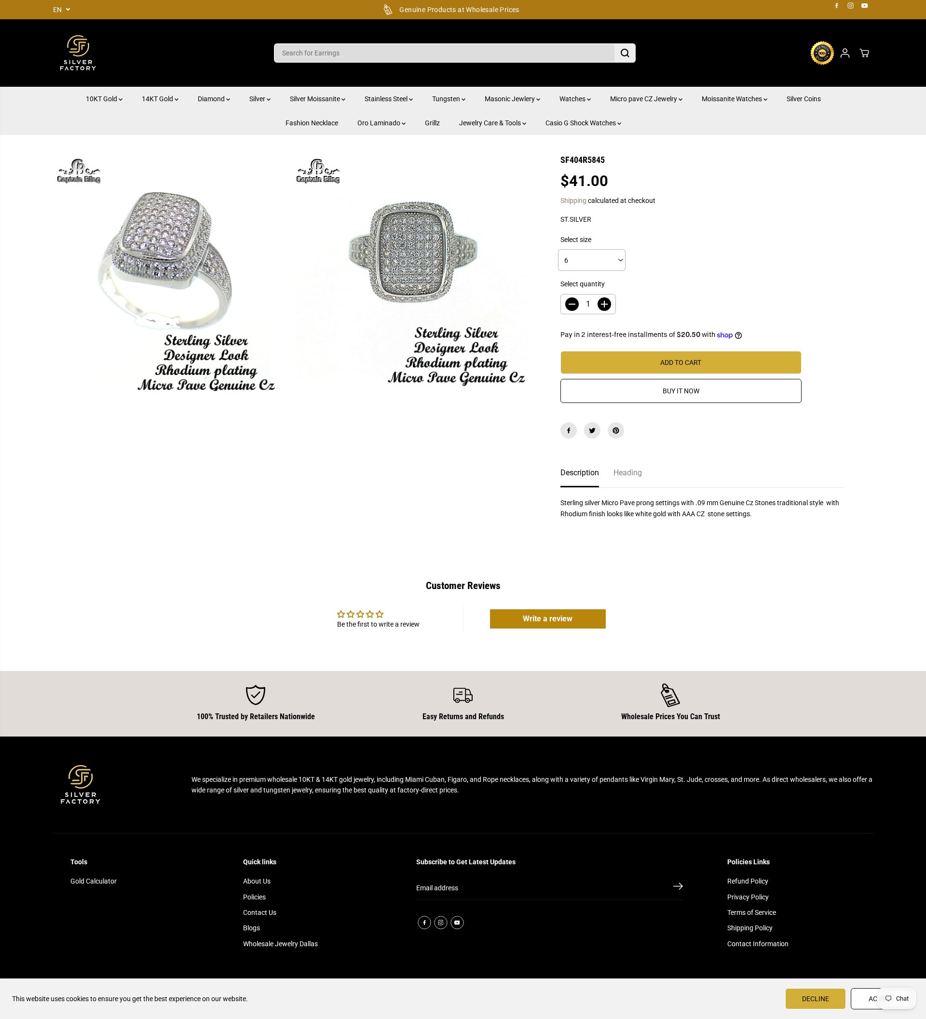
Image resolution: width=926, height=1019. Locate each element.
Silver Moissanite (315, 99)
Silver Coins (804, 99)
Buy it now (681, 391)
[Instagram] (851, 6)
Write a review (547, 618)
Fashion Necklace (312, 123)
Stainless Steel (387, 99)
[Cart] (864, 53)
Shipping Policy (750, 928)
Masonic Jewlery (510, 99)
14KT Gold (158, 99)
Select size (575, 239)
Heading (627, 472)
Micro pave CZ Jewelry (644, 99)
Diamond (212, 99)
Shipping (573, 200)
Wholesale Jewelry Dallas (280, 944)
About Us (257, 881)
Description (579, 472)
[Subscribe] (678, 888)
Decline (815, 999)
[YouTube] (865, 6)
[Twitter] (592, 430)
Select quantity (582, 284)
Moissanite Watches (732, 99)
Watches (573, 99)
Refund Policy (747, 881)
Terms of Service (751, 912)
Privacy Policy (748, 897)
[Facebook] (837, 6)
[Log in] (845, 53)
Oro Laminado (379, 123)
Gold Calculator (93, 881)
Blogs (251, 928)
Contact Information (758, 944)
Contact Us (259, 912)
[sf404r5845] (172, 274)
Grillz (432, 123)
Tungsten (447, 99)
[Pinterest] (616, 430)
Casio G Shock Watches (581, 123)
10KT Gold (102, 99)
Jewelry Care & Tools (490, 123)
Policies (254, 897)
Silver (258, 99)
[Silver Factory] (77, 53)
